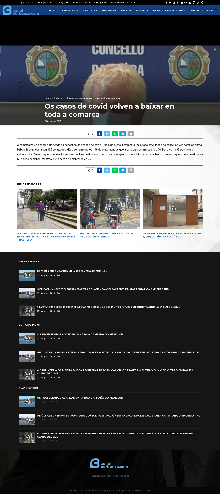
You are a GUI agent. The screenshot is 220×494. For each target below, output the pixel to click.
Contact (131, 2)
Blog (61, 2)
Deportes (90, 10)
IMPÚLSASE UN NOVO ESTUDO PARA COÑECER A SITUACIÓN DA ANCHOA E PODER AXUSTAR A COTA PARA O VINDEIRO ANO (103, 289)
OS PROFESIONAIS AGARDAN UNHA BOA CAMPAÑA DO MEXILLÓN (72, 271)
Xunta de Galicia (201, 10)
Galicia (126, 10)
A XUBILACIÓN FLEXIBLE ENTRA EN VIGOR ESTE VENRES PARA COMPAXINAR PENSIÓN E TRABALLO (46, 236)
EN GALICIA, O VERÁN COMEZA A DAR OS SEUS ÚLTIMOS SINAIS (107, 235)
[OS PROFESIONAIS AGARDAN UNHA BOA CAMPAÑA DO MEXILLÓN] (27, 275)
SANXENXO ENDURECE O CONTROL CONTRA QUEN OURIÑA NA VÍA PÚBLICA (172, 235)
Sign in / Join (46, 2)
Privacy (88, 2)
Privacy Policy (100, 2)
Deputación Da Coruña (169, 10)
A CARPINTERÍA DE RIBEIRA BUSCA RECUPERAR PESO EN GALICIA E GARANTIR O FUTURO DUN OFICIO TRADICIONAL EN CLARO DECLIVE (108, 307)
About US (77, 2)
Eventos (142, 10)
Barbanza (109, 10)
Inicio (51, 10)
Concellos (68, 10)
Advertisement (117, 2)
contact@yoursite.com (116, 475)
